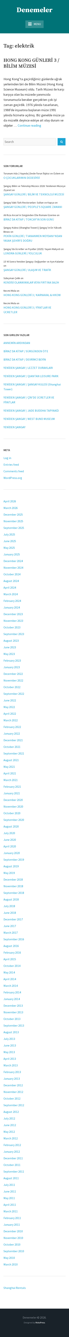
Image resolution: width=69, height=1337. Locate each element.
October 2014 (11, 966)
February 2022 (12, 727)
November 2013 (13, 1012)
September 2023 (13, 634)
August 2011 (11, 1178)
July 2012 (9, 1118)
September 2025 (13, 528)
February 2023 (12, 660)
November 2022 (13, 680)
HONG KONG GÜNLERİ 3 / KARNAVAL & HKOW (32, 295)
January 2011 (11, 1224)
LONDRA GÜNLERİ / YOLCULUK (22, 253)
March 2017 (10, 932)
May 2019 (9, 873)
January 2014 (11, 999)
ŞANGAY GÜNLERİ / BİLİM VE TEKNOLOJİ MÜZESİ (33, 194)
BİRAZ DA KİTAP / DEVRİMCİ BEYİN (24, 359)
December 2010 (13, 1231)
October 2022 (11, 687)
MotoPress (40, 1322)
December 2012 (13, 1085)
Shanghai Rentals (14, 1288)
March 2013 (10, 1065)
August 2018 (11, 899)
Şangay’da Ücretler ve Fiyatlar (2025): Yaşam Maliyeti (31, 249)
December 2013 (13, 1005)
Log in (7, 458)
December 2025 (13, 514)
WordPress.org (12, 478)
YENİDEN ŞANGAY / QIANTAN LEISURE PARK (31, 376)
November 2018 (13, 886)
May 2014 (9, 972)
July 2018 (9, 906)
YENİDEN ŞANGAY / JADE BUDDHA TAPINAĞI (31, 410)
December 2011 (13, 1158)
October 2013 (11, 1019)
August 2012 (11, 1112)
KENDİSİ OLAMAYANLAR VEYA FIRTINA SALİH (31, 282)
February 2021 (12, 786)
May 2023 (9, 654)
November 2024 (13, 567)
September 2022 (13, 694)
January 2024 (11, 607)
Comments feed (13, 471)
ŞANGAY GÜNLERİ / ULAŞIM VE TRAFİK (27, 270)
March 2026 (10, 508)
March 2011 (10, 1211)
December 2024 (13, 561)
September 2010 (13, 1251)
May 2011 (9, 1198)
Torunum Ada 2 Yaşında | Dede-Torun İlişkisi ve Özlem (32, 173)
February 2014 (12, 992)
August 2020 (11, 826)
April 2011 (9, 1204)
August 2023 (11, 640)
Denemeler (35, 10)
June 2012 (9, 1125)
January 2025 (11, 554)
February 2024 (12, 601)
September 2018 (13, 893)
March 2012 (10, 1138)
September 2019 (13, 859)
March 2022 (10, 720)
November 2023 (13, 621)
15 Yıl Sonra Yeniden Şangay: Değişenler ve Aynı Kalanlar (33, 261)
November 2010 (13, 1238)
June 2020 (9, 840)
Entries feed (11, 464)
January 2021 (11, 793)
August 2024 (11, 581)
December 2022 (13, 674)
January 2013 (11, 1078)
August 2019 (11, 866)
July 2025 (9, 534)
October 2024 (11, 574)
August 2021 (11, 760)
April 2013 (9, 1058)
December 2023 (13, 614)
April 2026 (9, 501)
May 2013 (9, 1052)
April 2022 (9, 713)
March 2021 (10, 780)
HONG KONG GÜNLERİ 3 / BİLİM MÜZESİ (31, 63)
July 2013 (9, 1039)
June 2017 (9, 926)
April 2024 (9, 587)
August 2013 (11, 1032)
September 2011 (13, 1171)
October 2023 (11, 627)
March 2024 (10, 594)
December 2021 (13, 740)
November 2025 (13, 521)
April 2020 (9, 846)
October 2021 (11, 747)
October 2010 (11, 1244)
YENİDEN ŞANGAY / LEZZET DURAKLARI (28, 368)
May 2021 (9, 767)
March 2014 (10, 985)
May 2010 (9, 1258)
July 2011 (9, 1185)
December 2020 (13, 800)
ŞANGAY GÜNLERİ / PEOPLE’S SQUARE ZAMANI (32, 207)
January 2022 (11, 733)
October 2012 (11, 1098)
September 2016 (13, 939)
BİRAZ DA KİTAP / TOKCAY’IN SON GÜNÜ (28, 219)
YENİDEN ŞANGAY (14, 427)
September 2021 (13, 753)
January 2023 (11, 667)
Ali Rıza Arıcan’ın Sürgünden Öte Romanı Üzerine (29, 215)
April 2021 (9, 773)
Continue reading (29, 125)
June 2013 (9, 1045)
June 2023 (9, 647)
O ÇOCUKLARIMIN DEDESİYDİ (21, 178)
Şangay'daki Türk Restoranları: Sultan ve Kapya (28, 202)
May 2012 (9, 1131)
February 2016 (12, 952)
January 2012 (11, 1151)
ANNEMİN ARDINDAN (16, 343)
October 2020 (11, 813)
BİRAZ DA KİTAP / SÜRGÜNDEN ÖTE (25, 351)
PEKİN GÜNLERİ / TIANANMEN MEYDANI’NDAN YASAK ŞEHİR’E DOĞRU (32, 238)
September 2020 (13, 820)
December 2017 (13, 919)
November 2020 (13, 806)
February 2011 (12, 1218)
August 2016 (11, 946)
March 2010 (10, 1264)
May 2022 (9, 707)
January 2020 (11, 853)
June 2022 (9, 700)
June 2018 (9, 912)
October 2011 (11, 1165)
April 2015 (9, 959)
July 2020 (9, 833)
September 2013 (13, 1025)
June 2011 (9, 1191)
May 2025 (9, 548)
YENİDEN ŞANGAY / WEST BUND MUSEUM (29, 419)
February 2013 (12, 1072)
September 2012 (13, 1105)
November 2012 (13, 1092)
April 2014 (9, 979)
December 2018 (13, 879)
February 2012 (12, 1145)
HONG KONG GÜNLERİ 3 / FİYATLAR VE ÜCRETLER (27, 310)
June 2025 (9, 541)
